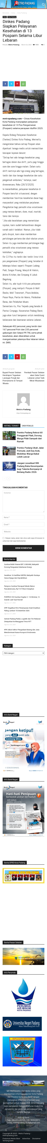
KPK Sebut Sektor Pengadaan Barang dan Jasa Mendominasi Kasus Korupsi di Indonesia (21, 631)
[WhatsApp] (23, 83)
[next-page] (8, 478)
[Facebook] (5, 83)
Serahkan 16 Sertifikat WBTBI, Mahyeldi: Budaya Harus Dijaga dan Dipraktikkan (22, 576)
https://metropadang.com (23, 413)
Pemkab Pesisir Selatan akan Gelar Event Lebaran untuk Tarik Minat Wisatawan (34, 376)
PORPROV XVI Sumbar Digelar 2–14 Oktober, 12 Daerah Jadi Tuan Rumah (22, 598)
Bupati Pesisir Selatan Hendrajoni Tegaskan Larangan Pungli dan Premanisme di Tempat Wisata (12, 378)
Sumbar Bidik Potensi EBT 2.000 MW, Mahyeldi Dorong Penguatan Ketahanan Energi (21, 565)
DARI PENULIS (27, 426)
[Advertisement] (23, 64)
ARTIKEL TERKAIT (11, 426)
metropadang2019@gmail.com (26, 1122)
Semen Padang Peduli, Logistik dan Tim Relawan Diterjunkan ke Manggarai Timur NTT (22, 620)
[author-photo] (23, 406)
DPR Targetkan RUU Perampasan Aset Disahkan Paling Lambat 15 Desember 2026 (22, 609)
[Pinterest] (17, 83)
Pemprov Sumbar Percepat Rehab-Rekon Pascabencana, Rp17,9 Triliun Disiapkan (19, 587)
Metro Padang (13, 45)
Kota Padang (22, 13)
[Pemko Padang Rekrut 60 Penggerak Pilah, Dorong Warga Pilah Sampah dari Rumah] (9, 435)
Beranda (6, 13)
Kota (13, 13)
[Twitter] (11, 83)
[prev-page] (4, 478)
